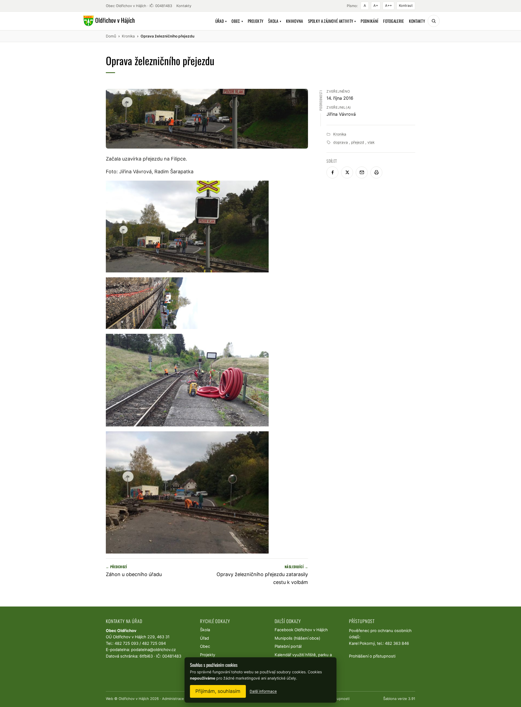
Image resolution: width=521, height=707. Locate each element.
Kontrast (406, 6)
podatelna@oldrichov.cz (153, 649)
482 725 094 (154, 643)
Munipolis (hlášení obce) (297, 638)
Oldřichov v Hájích (134, 698)
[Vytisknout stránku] (376, 172)
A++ (388, 6)
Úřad (221, 21)
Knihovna (294, 21)
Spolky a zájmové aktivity (332, 21)
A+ (375, 6)
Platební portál (288, 646)
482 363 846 (397, 643)
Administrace (173, 698)
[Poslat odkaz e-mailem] (362, 172)
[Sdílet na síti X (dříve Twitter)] (347, 172)
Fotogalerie (393, 21)
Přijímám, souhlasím (217, 691)
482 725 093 (126, 643)
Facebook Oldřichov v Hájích (301, 629)
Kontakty (183, 6)
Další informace (263, 691)
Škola (274, 21)
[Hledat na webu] (434, 21)
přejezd (357, 142)
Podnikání (369, 21)
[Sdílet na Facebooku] (332, 172)
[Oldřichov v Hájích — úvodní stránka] (108, 21)
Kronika (339, 134)
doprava (340, 142)
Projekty (255, 21)
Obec (237, 21)
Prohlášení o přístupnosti (372, 656)
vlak (370, 142)
